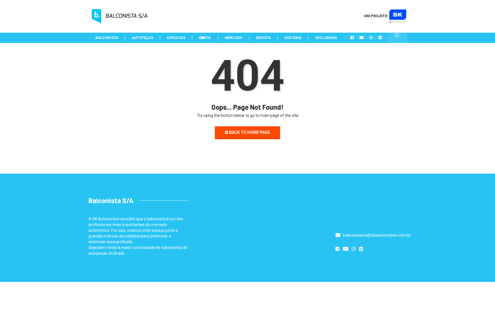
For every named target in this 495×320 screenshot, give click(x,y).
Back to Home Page (249, 132)
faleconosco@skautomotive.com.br (376, 235)
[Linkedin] (380, 37)
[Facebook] (352, 37)
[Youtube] (362, 37)
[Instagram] (371, 37)
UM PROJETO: (376, 16)
